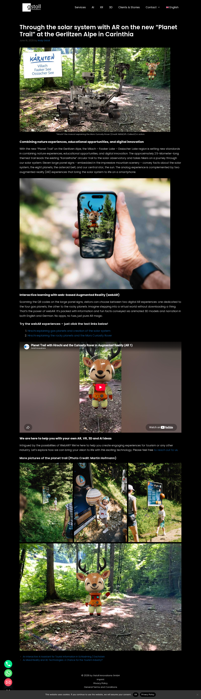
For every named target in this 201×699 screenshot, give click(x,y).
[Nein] (197, 694)
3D (110, 7)
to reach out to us (166, 450)
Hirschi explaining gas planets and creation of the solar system (69, 331)
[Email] (8, 682)
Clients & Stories (129, 7)
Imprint (100, 679)
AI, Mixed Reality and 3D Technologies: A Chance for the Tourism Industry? (63, 660)
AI (93, 7)
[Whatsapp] (8, 673)
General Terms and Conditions (100, 687)
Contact (151, 7)
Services (80, 7)
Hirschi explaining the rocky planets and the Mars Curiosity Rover (70, 335)
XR (101, 7)
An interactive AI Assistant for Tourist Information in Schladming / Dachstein (64, 656)
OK (135, 694)
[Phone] (8, 664)
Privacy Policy (100, 683)
